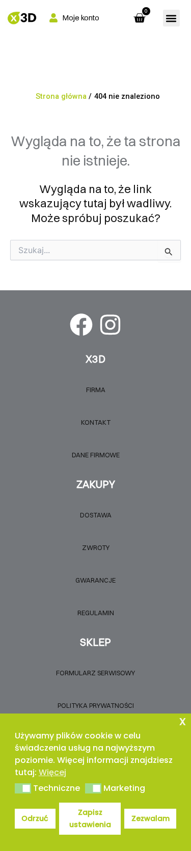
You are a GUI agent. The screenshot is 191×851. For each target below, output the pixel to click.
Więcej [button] (52, 772)
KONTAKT (96, 422)
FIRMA (95, 390)
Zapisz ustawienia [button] (90, 818)
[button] (171, 18)
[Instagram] (110, 324)
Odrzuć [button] (34, 818)
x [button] (182, 721)
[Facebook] (81, 324)
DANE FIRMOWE (96, 455)
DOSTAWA (96, 515)
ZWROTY (96, 547)
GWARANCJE (95, 580)
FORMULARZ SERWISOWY (95, 673)
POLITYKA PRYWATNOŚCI (96, 705)
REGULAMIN (95, 613)
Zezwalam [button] (150, 818)
